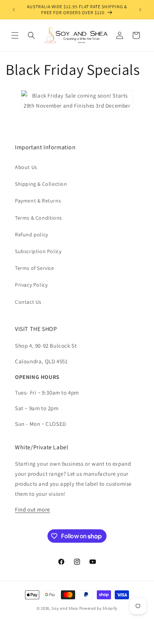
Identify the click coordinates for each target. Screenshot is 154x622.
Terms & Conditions (38, 217)
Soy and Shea (65, 608)
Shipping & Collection (41, 184)
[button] (15, 35)
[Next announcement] (140, 9)
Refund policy (31, 234)
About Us (26, 167)
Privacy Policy (31, 284)
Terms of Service (34, 268)
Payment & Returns (38, 200)
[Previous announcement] (14, 9)
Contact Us (28, 302)
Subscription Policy (38, 251)
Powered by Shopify (98, 608)
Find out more (32, 509)
